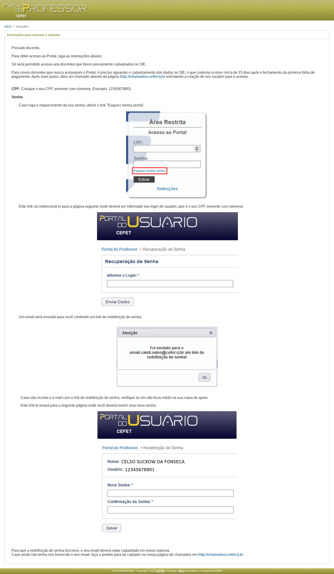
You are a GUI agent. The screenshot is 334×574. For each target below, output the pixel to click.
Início (8, 26)
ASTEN (160, 570)
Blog (181, 570)
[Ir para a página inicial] (45, 8)
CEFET (21, 16)
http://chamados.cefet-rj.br (142, 76)
